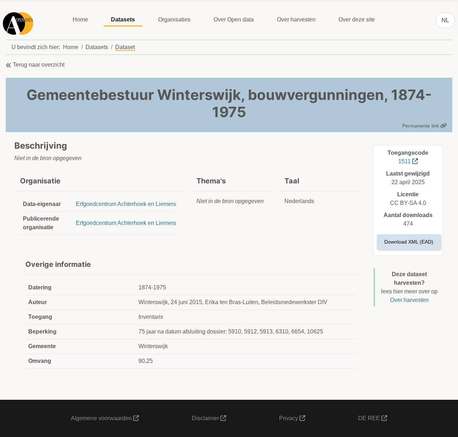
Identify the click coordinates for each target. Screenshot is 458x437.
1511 (405, 161)
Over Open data (234, 19)
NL (445, 20)
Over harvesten (296, 19)
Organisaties (174, 19)
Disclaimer (206, 418)
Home (80, 19)
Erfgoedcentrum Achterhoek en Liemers (126, 204)
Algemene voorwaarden (102, 418)
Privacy (289, 418)
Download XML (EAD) (408, 242)
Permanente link (421, 126)
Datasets (123, 19)
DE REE (369, 418)
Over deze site (356, 19)
